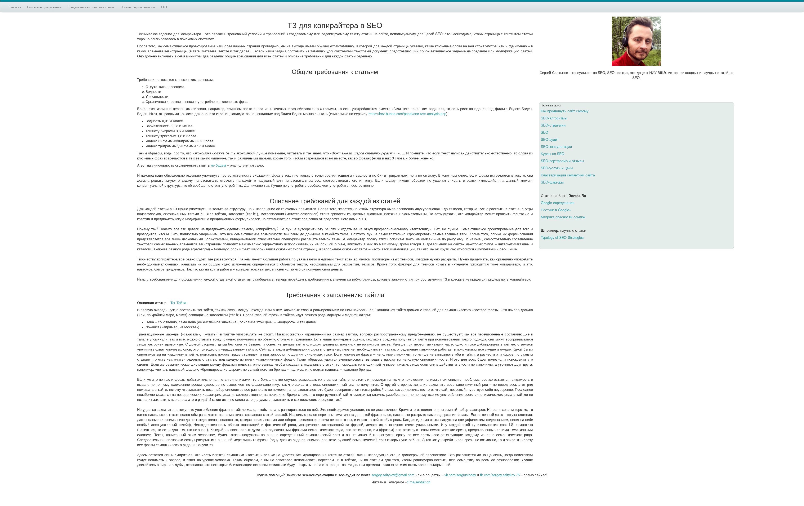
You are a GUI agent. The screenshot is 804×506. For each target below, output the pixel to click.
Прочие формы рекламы (138, 7)
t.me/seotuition (418, 481)
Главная (15, 7)
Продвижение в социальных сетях (90, 7)
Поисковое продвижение (44, 7)
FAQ (164, 7)
